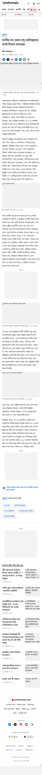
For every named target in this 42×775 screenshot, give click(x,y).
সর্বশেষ (4, 10)
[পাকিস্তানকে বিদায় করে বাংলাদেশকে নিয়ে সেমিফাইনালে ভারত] (32, 624)
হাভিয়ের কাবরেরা (20, 505)
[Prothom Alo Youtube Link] (27, 725)
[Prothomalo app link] (13, 737)
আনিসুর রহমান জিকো (26, 511)
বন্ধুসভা (18, 709)
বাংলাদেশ (11, 10)
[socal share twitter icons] (8, 60)
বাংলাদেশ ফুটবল (9, 516)
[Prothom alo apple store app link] (29, 737)
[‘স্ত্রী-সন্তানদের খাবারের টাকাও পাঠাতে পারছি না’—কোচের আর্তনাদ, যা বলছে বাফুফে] (32, 576)
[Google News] (32, 724)
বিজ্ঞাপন (21, 746)
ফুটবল (4, 35)
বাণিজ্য (29, 10)
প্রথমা (15, 713)
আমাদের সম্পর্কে (10, 746)
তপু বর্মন (7, 505)
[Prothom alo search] (28, 3)
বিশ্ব (24, 10)
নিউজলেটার (29, 750)
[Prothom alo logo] (21, 700)
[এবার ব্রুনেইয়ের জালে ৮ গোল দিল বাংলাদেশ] (32, 669)
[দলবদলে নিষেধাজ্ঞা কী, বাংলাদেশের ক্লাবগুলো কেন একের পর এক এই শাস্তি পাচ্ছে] (32, 640)
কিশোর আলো (21, 705)
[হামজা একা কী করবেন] (32, 683)
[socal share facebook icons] (4, 60)
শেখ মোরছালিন (9, 511)
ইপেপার (33, 709)
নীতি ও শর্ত (9, 750)
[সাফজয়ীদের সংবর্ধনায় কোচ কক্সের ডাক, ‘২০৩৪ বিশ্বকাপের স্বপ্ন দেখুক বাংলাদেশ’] (32, 607)
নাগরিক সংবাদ (10, 705)
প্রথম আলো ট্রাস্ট (9, 709)
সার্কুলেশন (30, 746)
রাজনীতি (18, 10)
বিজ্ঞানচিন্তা (30, 705)
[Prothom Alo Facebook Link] (10, 725)
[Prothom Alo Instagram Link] (22, 725)
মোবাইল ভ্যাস (22, 713)
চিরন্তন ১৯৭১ (26, 709)
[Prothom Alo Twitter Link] (16, 725)
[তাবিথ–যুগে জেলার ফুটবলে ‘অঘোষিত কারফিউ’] (32, 592)
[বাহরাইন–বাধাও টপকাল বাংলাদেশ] (32, 656)
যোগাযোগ (19, 750)
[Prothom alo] (11, 3)
